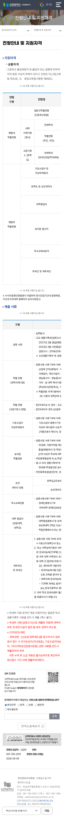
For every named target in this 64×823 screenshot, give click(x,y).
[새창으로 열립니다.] (32, 725)
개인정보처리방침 (26, 778)
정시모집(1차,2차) (9, 30)
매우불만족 (12, 709)
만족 (22, 704)
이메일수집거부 (43, 778)
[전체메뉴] (58, 4)
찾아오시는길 (24, 782)
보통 (31, 704)
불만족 (41, 704)
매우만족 (11, 704)
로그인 (49, 4)
